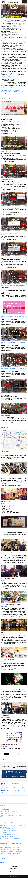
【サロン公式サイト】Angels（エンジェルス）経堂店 (14, 790)
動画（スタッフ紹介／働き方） (7, 822)
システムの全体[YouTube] (6, 116)
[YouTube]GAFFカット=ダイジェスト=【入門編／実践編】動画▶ (13, 285)
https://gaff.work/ (15, 871)
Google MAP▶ (4, 453)
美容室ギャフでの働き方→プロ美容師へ (9, 811)
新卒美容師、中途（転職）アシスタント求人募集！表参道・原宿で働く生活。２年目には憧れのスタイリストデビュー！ (13, 827)
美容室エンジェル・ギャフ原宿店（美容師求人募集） (12, 851)
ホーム (4, 759)
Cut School (2, 858)
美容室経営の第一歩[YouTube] (6, 151)
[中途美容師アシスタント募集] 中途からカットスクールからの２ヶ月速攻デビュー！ (13, 831)
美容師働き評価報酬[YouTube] (6, 179)
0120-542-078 (15, 870)
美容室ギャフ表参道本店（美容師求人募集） (10, 847)
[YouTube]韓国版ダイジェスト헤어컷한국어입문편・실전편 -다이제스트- (13, 369)
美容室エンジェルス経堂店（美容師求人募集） (10, 853)
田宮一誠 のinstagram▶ (5, 717)
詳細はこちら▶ (4, 476)
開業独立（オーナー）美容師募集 (7, 836)
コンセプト (2, 805)
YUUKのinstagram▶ (5, 688)
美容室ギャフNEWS (4, 862)
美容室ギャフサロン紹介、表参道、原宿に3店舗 (10, 843)
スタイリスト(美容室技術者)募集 (7, 834)
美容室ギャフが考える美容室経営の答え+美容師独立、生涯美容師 (13, 816)
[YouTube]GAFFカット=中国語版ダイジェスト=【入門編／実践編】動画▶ (13, 343)
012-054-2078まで (5, 76)
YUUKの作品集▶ (5, 699)
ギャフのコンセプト (4, 809)
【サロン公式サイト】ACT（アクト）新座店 (11, 792)
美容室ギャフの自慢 (4, 813)
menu (24, 1)
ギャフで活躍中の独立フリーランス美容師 (9, 838)
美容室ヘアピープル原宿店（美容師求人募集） (10, 849)
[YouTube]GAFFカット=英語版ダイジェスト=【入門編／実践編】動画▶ (13, 317)
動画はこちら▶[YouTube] (6, 415)
